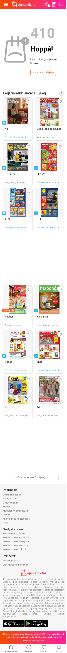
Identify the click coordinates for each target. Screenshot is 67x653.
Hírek (5, 522)
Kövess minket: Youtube (15, 545)
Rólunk (6, 514)
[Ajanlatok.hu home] (23, 4)
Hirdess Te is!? (10, 498)
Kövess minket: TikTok (15, 549)
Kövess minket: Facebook (16, 537)
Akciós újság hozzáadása (16, 518)
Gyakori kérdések (12, 494)
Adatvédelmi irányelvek (41, 637)
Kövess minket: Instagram (16, 541)
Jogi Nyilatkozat (55, 634)
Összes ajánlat (10, 502)
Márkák (7, 506)
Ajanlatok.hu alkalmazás (15, 510)
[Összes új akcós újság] (61, 93)
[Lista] (54, 4)
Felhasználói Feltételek (17, 637)
